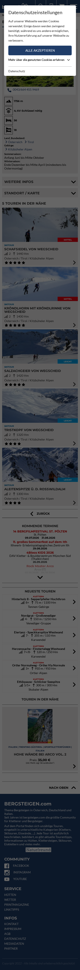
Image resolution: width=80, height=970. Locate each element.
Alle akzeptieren (40, 50)
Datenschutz (16, 71)
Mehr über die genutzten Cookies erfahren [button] (36, 59)
